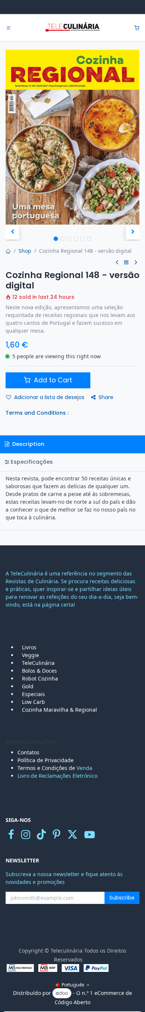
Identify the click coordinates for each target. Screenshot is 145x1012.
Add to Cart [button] (52, 380)
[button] (12, 232)
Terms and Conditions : (37, 413)
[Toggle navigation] (9, 28)
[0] (136, 28)
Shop (25, 250)
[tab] (72, 462)
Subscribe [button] (122, 897)
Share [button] (106, 397)
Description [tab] (27, 444)
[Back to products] (126, 263)
